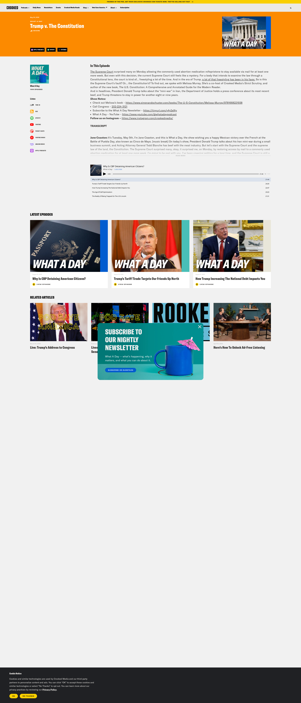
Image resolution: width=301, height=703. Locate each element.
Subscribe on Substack (120, 370)
